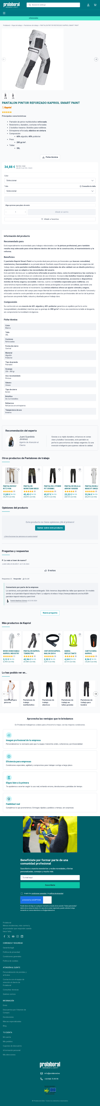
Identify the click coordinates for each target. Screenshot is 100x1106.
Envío (5, 1005)
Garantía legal (8, 948)
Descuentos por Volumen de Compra (14, 1011)
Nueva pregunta (50, 613)
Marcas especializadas (12, 1021)
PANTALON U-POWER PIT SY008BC (52, 487)
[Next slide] (96, 59)
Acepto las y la (43, 893)
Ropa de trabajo (17, 25)
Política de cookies (10, 961)
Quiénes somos (9, 994)
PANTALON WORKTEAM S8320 (31, 487)
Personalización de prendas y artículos (14, 973)
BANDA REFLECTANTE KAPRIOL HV (70, 652)
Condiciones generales (12, 956)
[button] (5, 96)
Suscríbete (50, 885)
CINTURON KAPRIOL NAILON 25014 (52, 652)
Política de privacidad (11, 952)
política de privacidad (56, 893)
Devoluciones (8, 1017)
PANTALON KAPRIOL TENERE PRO (32, 652)
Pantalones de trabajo (31, 25)
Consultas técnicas (11, 990)
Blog (4, 1026)
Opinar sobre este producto (50, 528)
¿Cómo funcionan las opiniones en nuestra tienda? (21, 536)
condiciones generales (38, 893)
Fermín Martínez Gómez (18, 601)
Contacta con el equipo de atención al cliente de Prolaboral (13, 982)
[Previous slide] (4, 59)
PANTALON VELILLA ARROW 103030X (72, 487)
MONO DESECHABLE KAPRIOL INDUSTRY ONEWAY (11, 652)
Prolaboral (6, 25)
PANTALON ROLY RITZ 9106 (9, 487)
